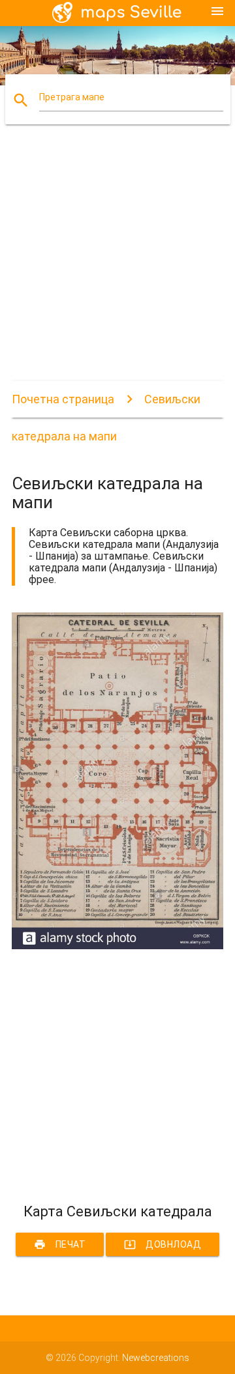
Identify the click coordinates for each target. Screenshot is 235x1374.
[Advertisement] (117, 264)
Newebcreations (155, 1358)
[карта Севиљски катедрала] (117, 946)
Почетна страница (63, 399)
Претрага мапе (71, 97)
